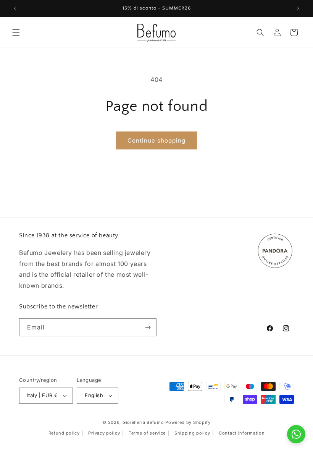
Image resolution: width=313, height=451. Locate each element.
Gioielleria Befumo (143, 422)
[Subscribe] (147, 327)
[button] (16, 32)
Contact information (242, 433)
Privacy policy (104, 433)
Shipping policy (192, 433)
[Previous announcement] (14, 8)
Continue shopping (156, 140)
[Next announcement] (298, 8)
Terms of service (147, 433)
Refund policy (64, 433)
